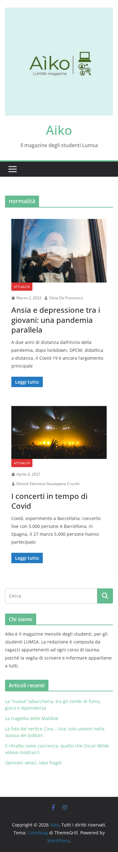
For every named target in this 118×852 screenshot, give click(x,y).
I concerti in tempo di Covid (49, 501)
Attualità (22, 286)
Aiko (59, 130)
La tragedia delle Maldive (32, 718)
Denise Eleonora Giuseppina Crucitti (48, 483)
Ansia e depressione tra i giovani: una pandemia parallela (55, 320)
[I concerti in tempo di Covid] (59, 432)
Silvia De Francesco (66, 297)
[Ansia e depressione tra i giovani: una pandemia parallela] (59, 251)
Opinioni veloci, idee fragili (33, 763)
